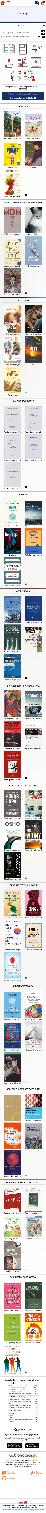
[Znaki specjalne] (43, 36)
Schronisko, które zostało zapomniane (19, 1407)
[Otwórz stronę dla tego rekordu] (13, 124)
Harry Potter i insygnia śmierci (17, 1389)
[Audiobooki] (36, 54)
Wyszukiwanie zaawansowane (12, 36)
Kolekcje (26, 36)
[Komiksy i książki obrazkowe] (23, 68)
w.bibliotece (22, 1462)
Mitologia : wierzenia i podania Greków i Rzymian (22, 1385)
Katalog (21, 25)
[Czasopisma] (9, 68)
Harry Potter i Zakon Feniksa (17, 1391)
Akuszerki (11, 1417)
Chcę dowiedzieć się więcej (12, 1509)
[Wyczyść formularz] (39, 36)
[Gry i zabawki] (29, 81)
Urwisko (11, 1415)
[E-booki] (23, 54)
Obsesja (11, 1413)
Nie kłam (11, 1421)
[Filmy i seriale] (36, 68)
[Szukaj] (43, 32)
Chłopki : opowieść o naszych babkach (19, 1399)
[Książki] (9, 54)
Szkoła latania (13, 1403)
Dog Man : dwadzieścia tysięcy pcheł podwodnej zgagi (24, 1419)
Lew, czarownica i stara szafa (17, 1387)
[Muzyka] (16, 81)
